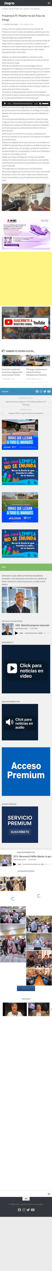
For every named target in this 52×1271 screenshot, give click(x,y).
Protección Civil (16, 9)
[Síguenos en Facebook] (37, 391)
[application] (26, 103)
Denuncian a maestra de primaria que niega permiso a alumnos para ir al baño (12, 372)
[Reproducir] (5, 103)
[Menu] (49, 3)
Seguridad (35, 9)
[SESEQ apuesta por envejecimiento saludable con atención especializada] (15, 1009)
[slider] (45, 103)
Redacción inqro (11, 24)
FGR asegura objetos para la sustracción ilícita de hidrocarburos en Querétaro (36, 372)
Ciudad (4, 9)
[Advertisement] (26, 279)
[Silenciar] (40, 103)
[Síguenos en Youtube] (48, 391)
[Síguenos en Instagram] (41, 391)
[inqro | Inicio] (20, 3)
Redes (26, 9)
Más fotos (26, 988)
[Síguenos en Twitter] (44, 391)
